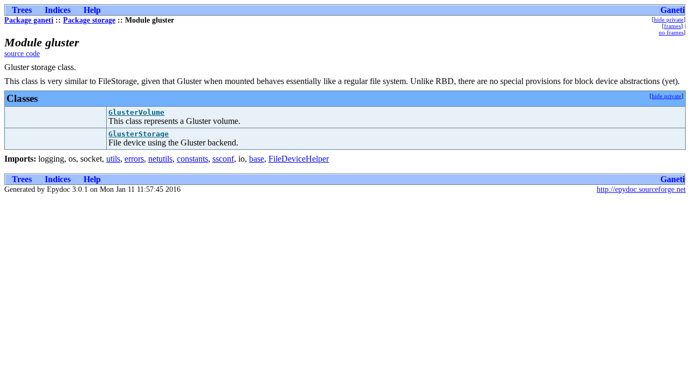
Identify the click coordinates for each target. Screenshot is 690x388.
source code (22, 54)
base (256, 158)
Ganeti (672, 10)
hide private (669, 19)
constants (192, 158)
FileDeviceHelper (298, 158)
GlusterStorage (138, 134)
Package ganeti (28, 20)
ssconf (223, 158)
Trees (22, 10)
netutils (160, 158)
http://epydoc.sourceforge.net (641, 189)
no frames (671, 32)
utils (113, 158)
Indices (58, 10)
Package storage (89, 20)
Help (92, 10)
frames (672, 26)
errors (134, 158)
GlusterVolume (136, 112)
